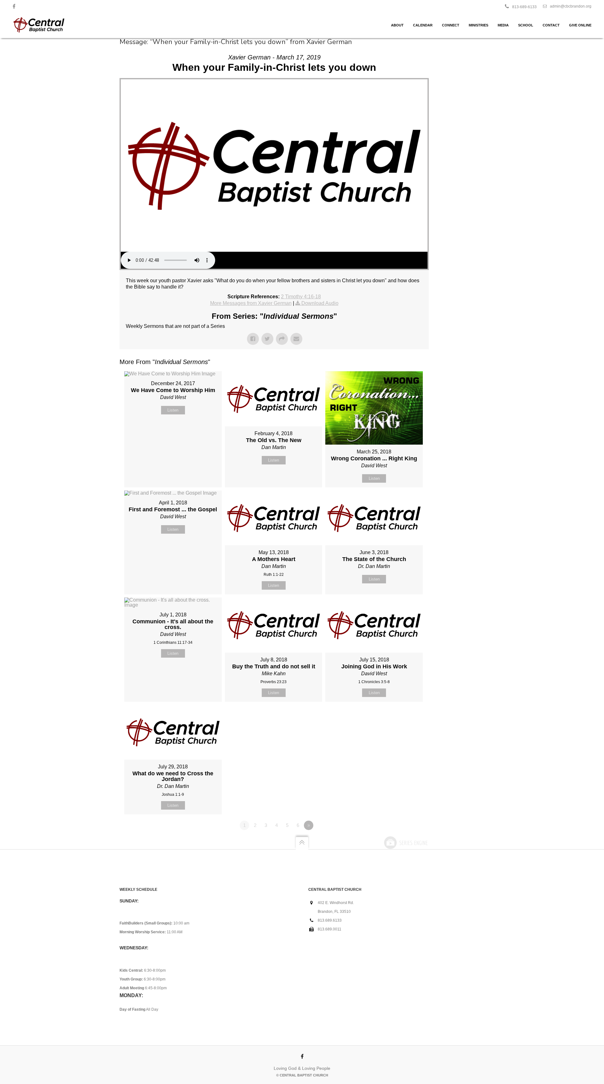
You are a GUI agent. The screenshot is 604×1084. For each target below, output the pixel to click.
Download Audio (319, 303)
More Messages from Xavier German (251, 303)
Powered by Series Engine (405, 842)
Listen (172, 410)
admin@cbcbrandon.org (570, 6)
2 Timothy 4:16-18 (301, 296)
